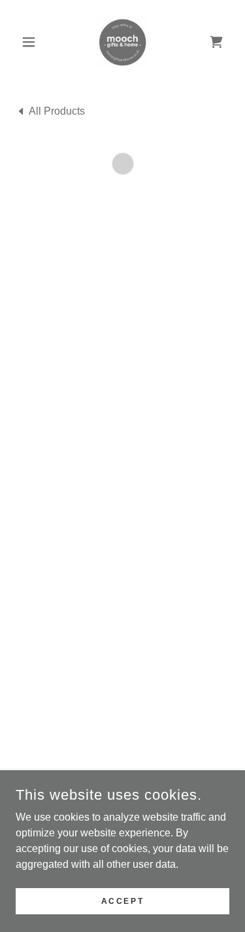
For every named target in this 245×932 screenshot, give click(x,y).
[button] (32, 42)
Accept (122, 900)
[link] (122, 42)
